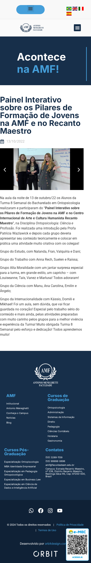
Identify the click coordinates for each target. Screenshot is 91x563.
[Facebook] (41, 510)
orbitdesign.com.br (58, 543)
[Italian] (81, 9)
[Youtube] (60, 510)
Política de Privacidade (70, 524)
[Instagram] (50, 510)
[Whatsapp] (31, 510)
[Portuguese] (69, 9)
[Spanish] (69, 14)
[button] (30, 8)
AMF (11, 395)
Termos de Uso (47, 530)
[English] (75, 9)
